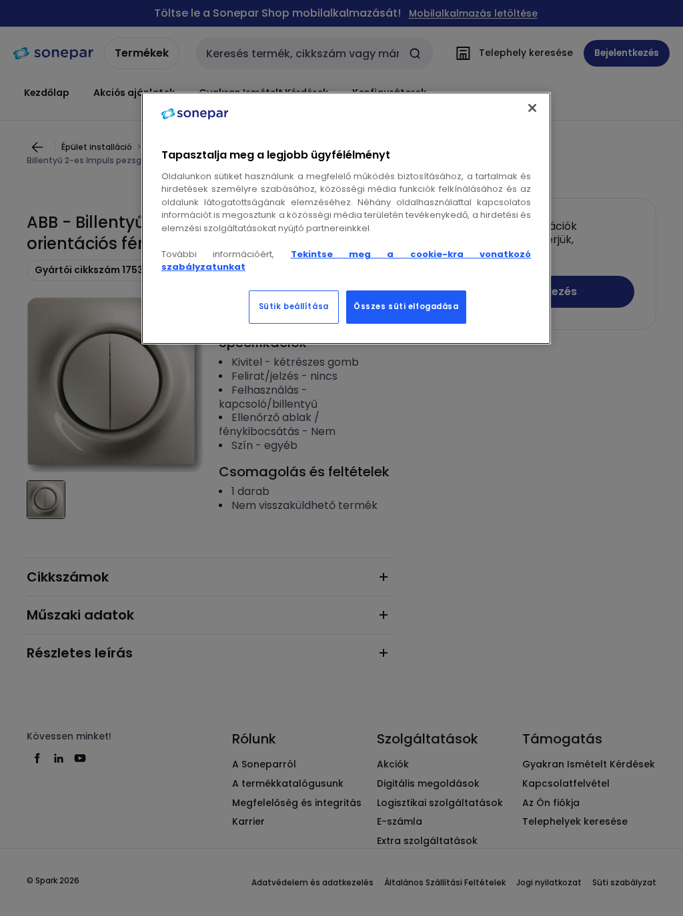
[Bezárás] (532, 108)
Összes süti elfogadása (406, 306)
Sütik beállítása (294, 306)
